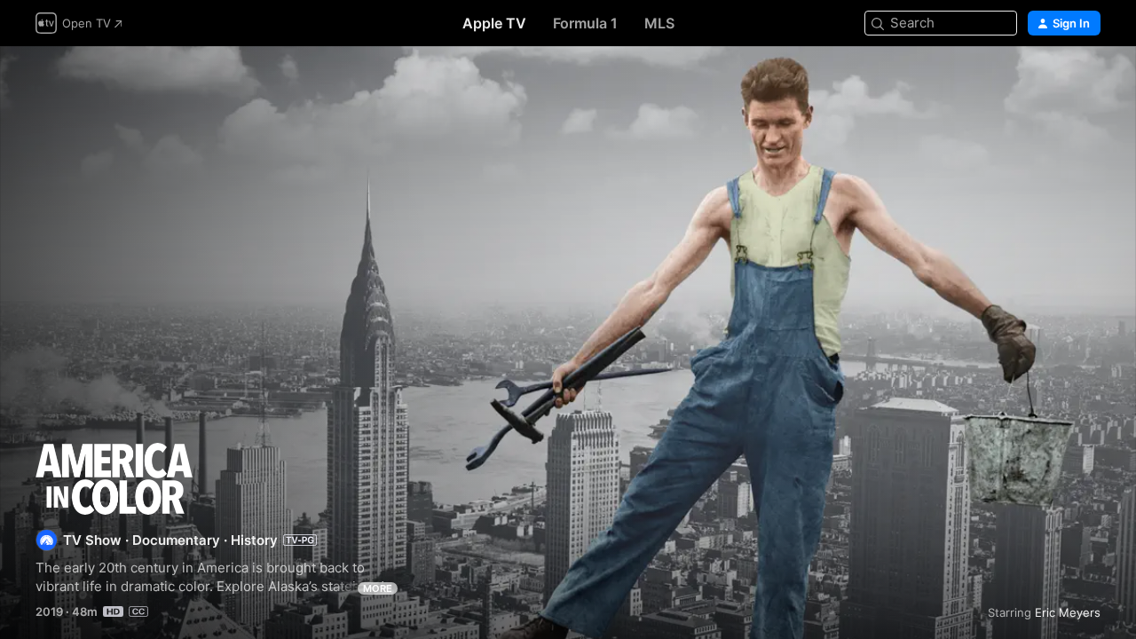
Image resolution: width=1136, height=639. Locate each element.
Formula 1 (585, 23)
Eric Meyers (1067, 612)
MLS (659, 23)
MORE (377, 588)
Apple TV (494, 23)
